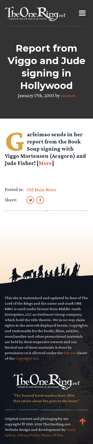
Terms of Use (52, 435)
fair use (70, 353)
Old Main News (41, 189)
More (45, 163)
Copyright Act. (27, 358)
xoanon (68, 95)
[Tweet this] (30, 199)
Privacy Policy (28, 435)
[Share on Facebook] (40, 199)
